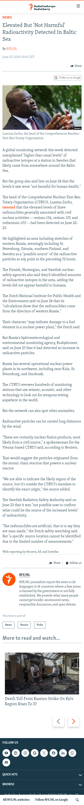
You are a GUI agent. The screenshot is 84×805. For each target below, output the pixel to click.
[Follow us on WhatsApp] (72, 753)
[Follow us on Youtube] (6, 753)
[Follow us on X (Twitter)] (44, 753)
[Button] (76, 66)
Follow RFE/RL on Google (51, 800)
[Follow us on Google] (35, 753)
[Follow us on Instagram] (25, 753)
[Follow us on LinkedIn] (63, 753)
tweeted (8, 208)
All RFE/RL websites (16, 800)
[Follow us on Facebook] (53, 753)
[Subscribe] (6, 762)
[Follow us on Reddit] (16, 753)
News (7, 18)
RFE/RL (12, 49)
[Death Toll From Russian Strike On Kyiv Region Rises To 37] (42, 673)
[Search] (77, 800)
